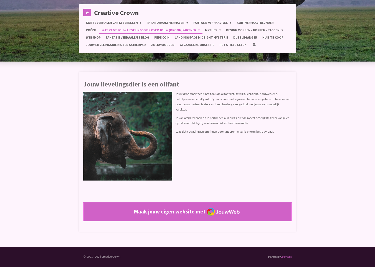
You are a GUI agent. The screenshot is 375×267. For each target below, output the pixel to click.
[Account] (254, 45)
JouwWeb (286, 257)
